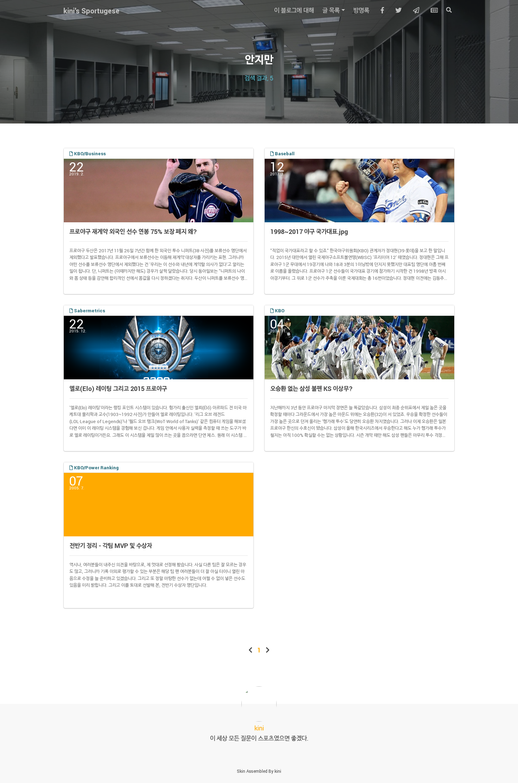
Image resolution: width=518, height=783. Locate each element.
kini (278, 771)
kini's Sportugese (91, 10)
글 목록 (331, 10)
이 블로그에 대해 (294, 10)
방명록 (361, 10)
